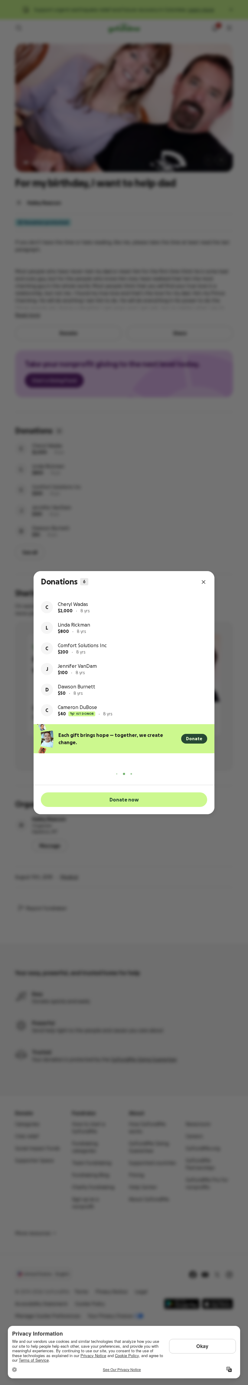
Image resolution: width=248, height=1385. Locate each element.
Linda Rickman (74, 624)
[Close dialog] (203, 582)
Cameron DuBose (77, 707)
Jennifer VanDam (77, 666)
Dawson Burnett (76, 686)
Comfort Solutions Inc (82, 645)
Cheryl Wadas (73, 604)
